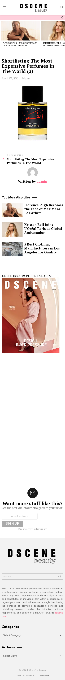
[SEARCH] (61, 7)
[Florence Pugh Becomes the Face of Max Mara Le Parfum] (20, 30)
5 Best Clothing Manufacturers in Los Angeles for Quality (42, 248)
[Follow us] (61, 17)
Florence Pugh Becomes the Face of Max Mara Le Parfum (20, 44)
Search (59, 577)
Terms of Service (25, 676)
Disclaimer (43, 676)
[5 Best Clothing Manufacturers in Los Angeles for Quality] (12, 249)
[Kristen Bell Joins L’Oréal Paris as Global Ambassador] (12, 229)
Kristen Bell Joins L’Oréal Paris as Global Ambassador (43, 228)
